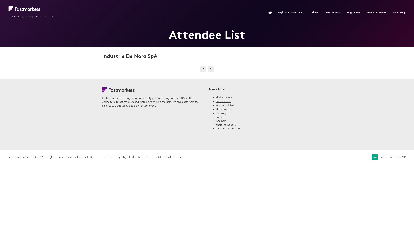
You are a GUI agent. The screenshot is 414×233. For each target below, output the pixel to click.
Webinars (221, 121)
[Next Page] (211, 69)
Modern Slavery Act (139, 157)
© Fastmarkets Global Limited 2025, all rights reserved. (36, 157)
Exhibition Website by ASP (393, 157)
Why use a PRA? (225, 105)
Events (219, 117)
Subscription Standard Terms (166, 157)
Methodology (223, 109)
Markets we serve (225, 97)
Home (270, 12)
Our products (223, 101)
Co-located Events (376, 12)
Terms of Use (103, 157)
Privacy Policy (119, 157)
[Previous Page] (203, 69)
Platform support (226, 125)
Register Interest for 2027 (292, 12)
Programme (353, 12)
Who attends (333, 12)
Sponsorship (399, 12)
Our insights (222, 113)
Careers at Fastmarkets (229, 129)
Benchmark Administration (80, 157)
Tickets (316, 12)
